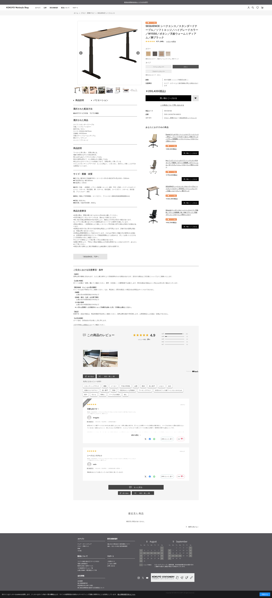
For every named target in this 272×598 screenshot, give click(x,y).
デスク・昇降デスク (171, 118)
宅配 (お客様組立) (83, 563)
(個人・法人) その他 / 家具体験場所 (117, 546)
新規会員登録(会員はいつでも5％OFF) (136, 2)
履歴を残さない (193, 527)
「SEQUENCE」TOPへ (90, 257)
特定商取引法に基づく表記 (85, 585)
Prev (81, 53)
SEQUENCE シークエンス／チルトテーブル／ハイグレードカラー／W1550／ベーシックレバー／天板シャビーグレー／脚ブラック (182, 189)
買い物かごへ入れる (168, 98)
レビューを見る (171, 41)
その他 (79, 550)
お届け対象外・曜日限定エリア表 (87, 570)
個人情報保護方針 (83, 583)
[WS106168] (77, 90)
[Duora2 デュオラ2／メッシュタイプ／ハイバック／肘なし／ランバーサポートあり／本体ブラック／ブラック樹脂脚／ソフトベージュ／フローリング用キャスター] (155, 140)
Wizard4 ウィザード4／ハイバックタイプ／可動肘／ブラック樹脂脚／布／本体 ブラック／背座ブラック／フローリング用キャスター (182, 212)
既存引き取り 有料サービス (85, 566)
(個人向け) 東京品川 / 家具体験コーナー (118, 544)
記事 (45, 7)
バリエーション (100, 100)
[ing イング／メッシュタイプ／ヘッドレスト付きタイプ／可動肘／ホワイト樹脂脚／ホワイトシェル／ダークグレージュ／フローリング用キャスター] (155, 166)
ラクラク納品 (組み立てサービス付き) (88, 561)
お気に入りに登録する (195, 98)
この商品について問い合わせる (172, 105)
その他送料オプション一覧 (85, 568)
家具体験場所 (54, 7)
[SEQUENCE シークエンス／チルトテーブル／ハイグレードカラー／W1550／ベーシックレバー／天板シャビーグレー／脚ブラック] (155, 192)
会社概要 (80, 581)
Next (138, 53)
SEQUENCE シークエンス (188, 118)
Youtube (147, 577)
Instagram (138, 577)
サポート (75, 7)
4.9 (152, 335)
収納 (79, 548)
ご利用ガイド (86, 325)
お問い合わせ (111, 566)
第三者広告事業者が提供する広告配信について (91, 587)
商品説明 (79, 100)
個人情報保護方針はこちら (126, 594)
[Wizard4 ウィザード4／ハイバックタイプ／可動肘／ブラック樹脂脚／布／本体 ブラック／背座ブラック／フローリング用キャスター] (155, 216)
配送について (65, 7)
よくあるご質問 (111, 563)
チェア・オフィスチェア (85, 544)
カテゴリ (38, 7)
